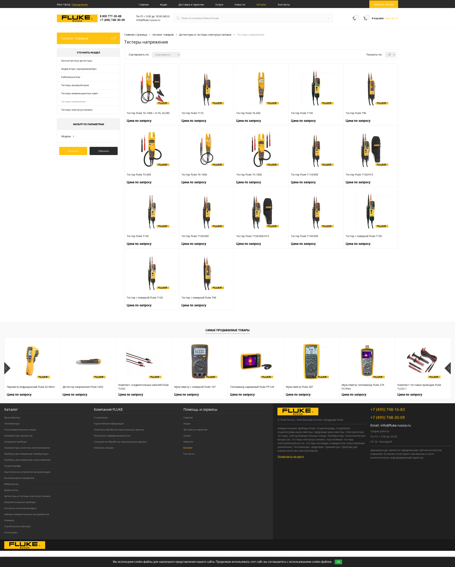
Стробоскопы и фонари (17, 526)
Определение (80, 4)
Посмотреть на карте (290, 456)
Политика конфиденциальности (112, 435)
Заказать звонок (384, 4)
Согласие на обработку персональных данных (120, 441)
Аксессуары (10, 532)
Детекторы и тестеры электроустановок (27, 496)
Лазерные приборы (15, 441)
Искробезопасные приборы (20, 502)
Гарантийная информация (109, 423)
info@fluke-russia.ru (396, 425)
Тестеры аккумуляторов (75, 85)
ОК (338, 562)
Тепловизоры (12, 423)
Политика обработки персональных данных (119, 429)
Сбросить (103, 151)
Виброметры (11, 484)
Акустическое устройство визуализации (27, 471)
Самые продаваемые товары (227, 330)
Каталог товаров (74, 38)
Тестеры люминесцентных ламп (79, 93)
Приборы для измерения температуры (26, 453)
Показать (73, 151)
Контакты (284, 4)
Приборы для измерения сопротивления (27, 459)
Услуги (219, 4)
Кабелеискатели (70, 77)
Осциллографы (12, 465)
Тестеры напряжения (73, 101)
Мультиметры (12, 417)
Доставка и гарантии (191, 4)
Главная (144, 4)
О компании (101, 417)
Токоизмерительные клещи (20, 429)
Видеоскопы (11, 490)
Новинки (9, 520)
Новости (240, 4)
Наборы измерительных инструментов (26, 514)
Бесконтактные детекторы (76, 60)
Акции (163, 4)
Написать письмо (104, 447)
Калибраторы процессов (18, 435)
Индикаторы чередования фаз (79, 68)
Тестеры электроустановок (77, 109)
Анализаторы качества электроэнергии (27, 447)
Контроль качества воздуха (20, 508)
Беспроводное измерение (19, 478)
